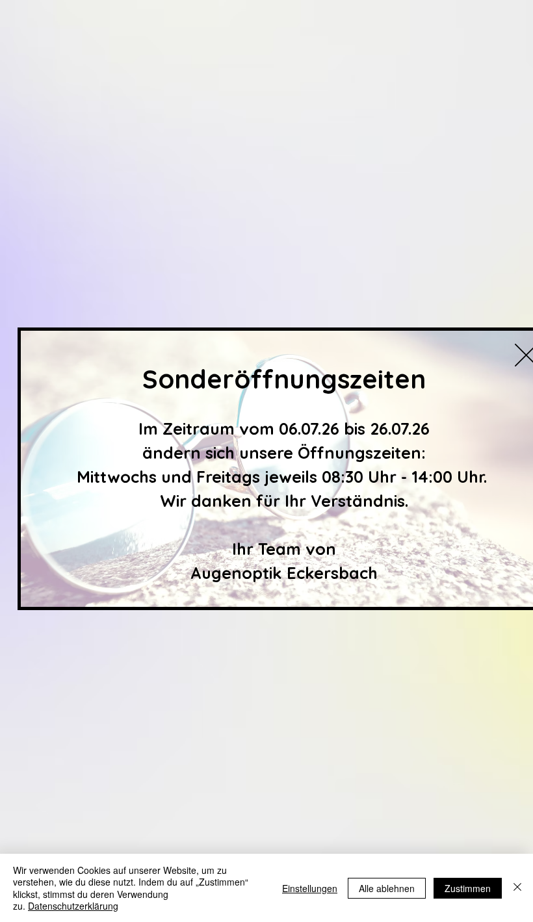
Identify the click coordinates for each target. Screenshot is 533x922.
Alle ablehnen (387, 888)
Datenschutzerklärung (73, 905)
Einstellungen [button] (309, 888)
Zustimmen (468, 888)
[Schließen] (517, 888)
